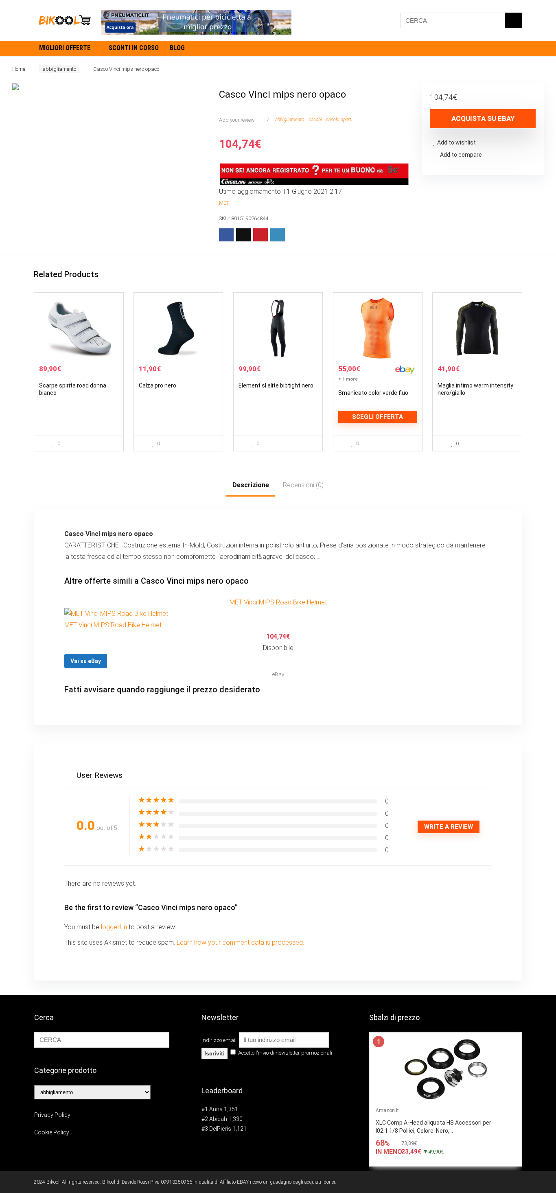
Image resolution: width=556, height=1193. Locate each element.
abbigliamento (59, 69)
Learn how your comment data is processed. (240, 942)
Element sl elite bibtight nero (276, 385)
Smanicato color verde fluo (373, 393)
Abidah (218, 1119)
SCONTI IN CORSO (134, 48)
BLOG (177, 48)
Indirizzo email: (220, 1040)
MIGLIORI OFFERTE (64, 48)
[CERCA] (513, 20)
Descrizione (250, 485)
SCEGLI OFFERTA (377, 416)
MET (224, 203)
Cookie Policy (51, 1132)
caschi (315, 120)
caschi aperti (339, 120)
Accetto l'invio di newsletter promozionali (284, 1053)
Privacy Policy (52, 1115)
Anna (216, 1109)
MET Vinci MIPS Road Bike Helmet (278, 602)
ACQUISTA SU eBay (482, 118)
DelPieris (220, 1128)
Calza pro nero (157, 385)
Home (18, 69)
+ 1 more (348, 379)
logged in (115, 927)
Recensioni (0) (303, 485)
